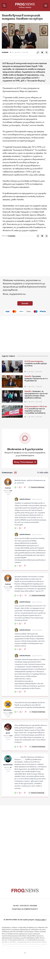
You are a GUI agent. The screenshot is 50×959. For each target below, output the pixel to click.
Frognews (11, 236)
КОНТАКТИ (24, 905)
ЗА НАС (16, 905)
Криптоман (8, 765)
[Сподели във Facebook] (42, 52)
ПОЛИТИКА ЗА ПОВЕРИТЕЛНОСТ (25, 909)
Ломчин (8, 488)
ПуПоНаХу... (7, 710)
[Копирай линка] (38, 52)
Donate (25, 303)
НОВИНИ (5, 52)
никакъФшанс (25, 499)
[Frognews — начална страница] (25, 890)
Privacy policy (40, 920)
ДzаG (8, 733)
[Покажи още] (25, 952)
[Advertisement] (25, 842)
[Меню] (45, 5)
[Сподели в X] (46, 52)
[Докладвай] (25, 487)
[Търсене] (4, 5)
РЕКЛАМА (33, 905)
